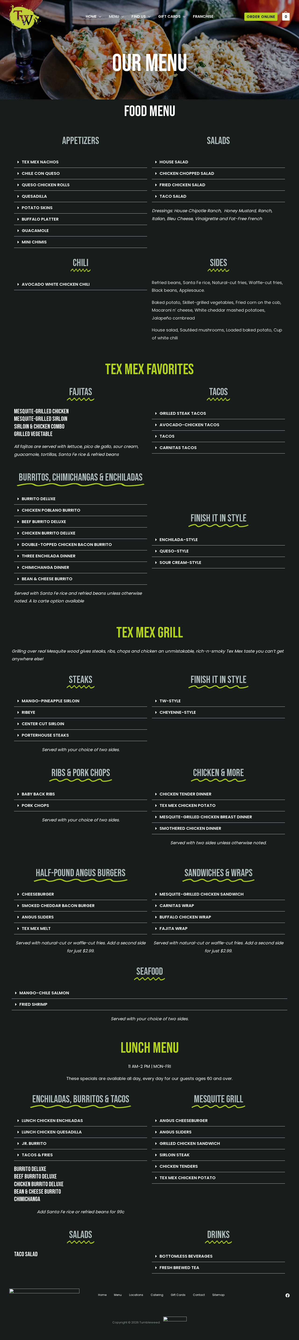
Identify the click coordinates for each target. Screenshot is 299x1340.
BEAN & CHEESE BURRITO (47, 579)
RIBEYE (28, 712)
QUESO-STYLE (174, 551)
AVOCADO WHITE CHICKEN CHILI (56, 284)
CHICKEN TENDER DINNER (185, 794)
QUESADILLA (34, 196)
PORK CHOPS (35, 805)
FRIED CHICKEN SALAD (182, 185)
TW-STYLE (170, 701)
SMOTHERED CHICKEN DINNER (190, 828)
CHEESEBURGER (38, 894)
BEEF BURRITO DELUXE (44, 521)
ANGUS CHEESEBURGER (184, 1120)
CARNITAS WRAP (177, 905)
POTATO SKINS (37, 208)
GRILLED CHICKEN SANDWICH (190, 1143)
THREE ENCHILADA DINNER (48, 556)
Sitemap (218, 1295)
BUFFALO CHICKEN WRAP (185, 917)
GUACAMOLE (35, 230)
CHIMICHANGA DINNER (45, 567)
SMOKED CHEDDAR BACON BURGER (58, 905)
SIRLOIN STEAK (175, 1155)
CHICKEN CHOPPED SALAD (187, 173)
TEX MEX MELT (36, 928)
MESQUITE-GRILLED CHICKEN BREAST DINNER (206, 817)
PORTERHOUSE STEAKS (45, 735)
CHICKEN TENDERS (179, 1166)
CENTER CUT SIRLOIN (43, 724)
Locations (136, 1295)
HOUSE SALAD (174, 162)
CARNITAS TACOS (178, 447)
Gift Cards (178, 1295)
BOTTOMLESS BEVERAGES (186, 1256)
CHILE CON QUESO (41, 173)
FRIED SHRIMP (33, 1004)
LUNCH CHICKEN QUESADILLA (52, 1132)
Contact (199, 1295)
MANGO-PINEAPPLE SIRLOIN (50, 701)
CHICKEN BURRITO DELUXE (48, 533)
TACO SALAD (173, 196)
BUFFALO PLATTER (40, 219)
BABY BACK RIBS (38, 794)
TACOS (167, 436)
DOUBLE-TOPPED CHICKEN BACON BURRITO (67, 544)
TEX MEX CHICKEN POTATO (188, 805)
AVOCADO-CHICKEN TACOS (189, 425)
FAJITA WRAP (174, 928)
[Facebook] (287, 1295)
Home (102, 1295)
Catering (157, 1295)
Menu (118, 1295)
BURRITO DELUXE (39, 499)
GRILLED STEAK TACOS (183, 413)
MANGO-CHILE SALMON (44, 993)
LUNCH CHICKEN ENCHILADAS (52, 1120)
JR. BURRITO (34, 1143)
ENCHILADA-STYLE (179, 539)
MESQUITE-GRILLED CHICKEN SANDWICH (202, 894)
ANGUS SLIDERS (38, 917)
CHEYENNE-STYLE (178, 712)
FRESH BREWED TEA (179, 1267)
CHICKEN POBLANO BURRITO (51, 510)
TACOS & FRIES (37, 1155)
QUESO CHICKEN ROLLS (46, 185)
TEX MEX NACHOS (40, 162)
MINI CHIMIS (34, 242)
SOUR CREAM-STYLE (180, 562)
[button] (98, 16)
